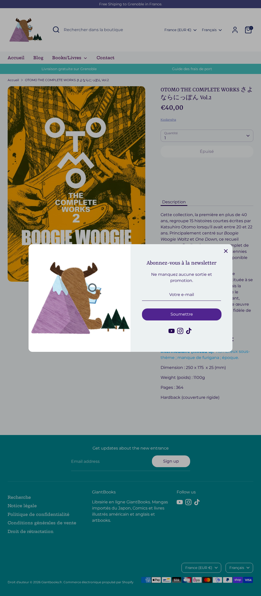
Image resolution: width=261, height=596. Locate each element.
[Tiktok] (189, 331)
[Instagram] (180, 331)
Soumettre (182, 314)
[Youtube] (171, 331)
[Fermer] (225, 250)
